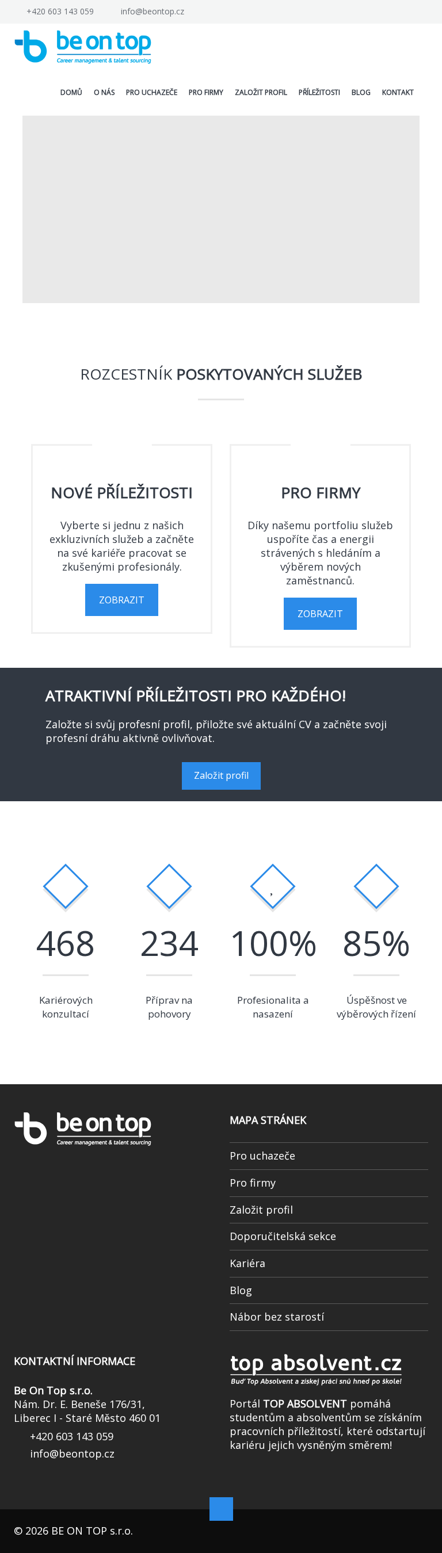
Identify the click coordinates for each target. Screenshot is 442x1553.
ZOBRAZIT (121, 623)
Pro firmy (253, 1205)
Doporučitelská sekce (283, 1259)
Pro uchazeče (262, 1178)
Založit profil (221, 798)
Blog (241, 1313)
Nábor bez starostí (277, 1340)
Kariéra (247, 1286)
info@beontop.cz (152, 11)
